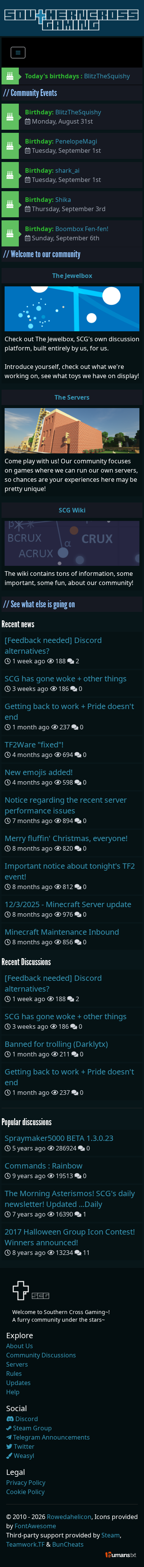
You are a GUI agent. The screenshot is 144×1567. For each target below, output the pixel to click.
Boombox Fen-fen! (81, 229)
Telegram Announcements (51, 1437)
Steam (110, 1535)
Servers (17, 1364)
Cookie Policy (25, 1492)
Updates (18, 1383)
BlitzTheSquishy (107, 76)
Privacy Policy (25, 1482)
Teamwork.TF (25, 1544)
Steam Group (32, 1428)
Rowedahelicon (69, 1516)
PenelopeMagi (76, 141)
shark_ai (67, 170)
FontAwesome (35, 1526)
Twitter (23, 1446)
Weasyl (23, 1455)
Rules (14, 1373)
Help (13, 1392)
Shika (63, 199)
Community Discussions (41, 1355)
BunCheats (68, 1544)
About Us (19, 1346)
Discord (26, 1419)
